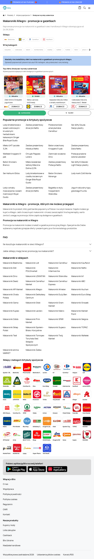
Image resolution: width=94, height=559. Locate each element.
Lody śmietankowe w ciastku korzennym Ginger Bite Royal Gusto (35, 178)
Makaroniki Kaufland (80, 263)
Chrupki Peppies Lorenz (33, 155)
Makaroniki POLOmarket (31, 269)
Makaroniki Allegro (34, 289)
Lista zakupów (9, 530)
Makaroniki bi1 (77, 276)
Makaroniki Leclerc (34, 311)
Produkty (10, 15)
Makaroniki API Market (13, 289)
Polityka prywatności (12, 494)
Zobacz (16, 106)
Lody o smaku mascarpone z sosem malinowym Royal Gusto (12, 192)
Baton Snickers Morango (55, 175)
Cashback (7, 535)
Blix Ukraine (8, 540)
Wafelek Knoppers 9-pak (12, 155)
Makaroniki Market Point (79, 312)
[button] (47, 244)
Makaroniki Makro (56, 311)
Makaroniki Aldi (9, 268)
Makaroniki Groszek (79, 302)
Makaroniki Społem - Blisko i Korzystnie (35, 329)
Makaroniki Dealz (10, 281)
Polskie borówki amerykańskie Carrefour (55, 128)
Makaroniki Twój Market (55, 337)
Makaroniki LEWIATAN (35, 276)
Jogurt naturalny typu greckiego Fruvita (81, 189)
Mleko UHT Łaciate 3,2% (11, 147)
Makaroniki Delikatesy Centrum (35, 296)
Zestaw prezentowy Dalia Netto (80, 147)
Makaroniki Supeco (56, 327)
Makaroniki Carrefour (57, 263)
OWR (5, 509)
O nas (5, 484)
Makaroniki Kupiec (11, 311)
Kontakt (6, 514)
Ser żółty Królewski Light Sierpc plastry (79, 163)
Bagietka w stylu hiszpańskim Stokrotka (55, 190)
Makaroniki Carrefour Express (57, 283)
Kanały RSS (68, 554)
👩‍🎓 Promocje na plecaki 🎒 (23, 2)
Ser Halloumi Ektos (11, 173)
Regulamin (8, 504)
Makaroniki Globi (33, 302)
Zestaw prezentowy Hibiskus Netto (34, 147)
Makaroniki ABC (78, 281)
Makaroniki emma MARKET (11, 351)
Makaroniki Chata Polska (11, 296)
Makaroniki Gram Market (56, 304)
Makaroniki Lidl (32, 263)
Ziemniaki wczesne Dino (56, 155)
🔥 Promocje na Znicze (70, 2)
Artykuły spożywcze (23, 15)
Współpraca (8, 489)
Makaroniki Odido (10, 319)
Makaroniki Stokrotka (57, 276)
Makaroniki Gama (10, 302)
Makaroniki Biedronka (12, 263)
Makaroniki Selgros (79, 319)
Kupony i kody (9, 525)
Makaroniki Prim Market (33, 321)
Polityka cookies (10, 499)
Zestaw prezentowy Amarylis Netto (34, 126)
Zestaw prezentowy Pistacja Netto (57, 163)
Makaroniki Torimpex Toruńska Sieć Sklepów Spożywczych (35, 340)
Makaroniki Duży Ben (57, 294)
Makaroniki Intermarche (54, 269)
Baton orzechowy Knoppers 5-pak (56, 147)
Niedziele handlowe (11, 545)
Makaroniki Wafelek (80, 335)
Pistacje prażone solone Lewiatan (78, 155)
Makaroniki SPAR (55, 319)
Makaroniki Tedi (10, 335)
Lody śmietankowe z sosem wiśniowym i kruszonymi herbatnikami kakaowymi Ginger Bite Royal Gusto (12, 133)
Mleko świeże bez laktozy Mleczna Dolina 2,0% (33, 165)
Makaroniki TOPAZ (79, 327)
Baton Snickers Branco (10, 163)
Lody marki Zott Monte (81, 173)
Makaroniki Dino (10, 276)
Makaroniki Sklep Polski (10, 329)
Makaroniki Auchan (79, 289)
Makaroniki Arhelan (57, 289)
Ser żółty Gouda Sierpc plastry (78, 126)
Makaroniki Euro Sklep (81, 294)
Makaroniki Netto (78, 268)
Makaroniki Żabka (33, 350)
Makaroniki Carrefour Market (35, 283)
